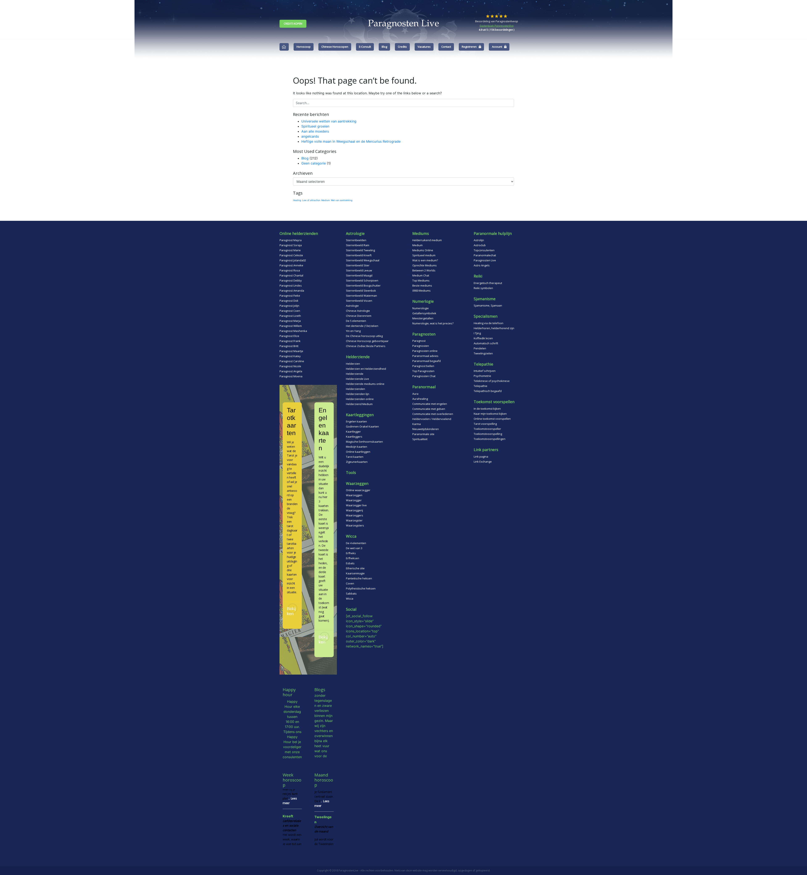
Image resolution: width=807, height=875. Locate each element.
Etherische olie (355, 568)
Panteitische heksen (359, 578)
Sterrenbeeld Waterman (361, 295)
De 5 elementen (356, 321)
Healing (297, 200)
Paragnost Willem (291, 326)
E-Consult (365, 47)
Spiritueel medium (423, 255)
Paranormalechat (485, 255)
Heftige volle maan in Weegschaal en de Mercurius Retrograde (351, 141)
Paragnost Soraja (291, 245)
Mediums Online (422, 250)
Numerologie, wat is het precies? (433, 323)
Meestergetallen (422, 318)
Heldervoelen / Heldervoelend (431, 419)
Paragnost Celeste (291, 255)
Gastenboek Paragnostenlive (497, 25)
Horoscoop (304, 47)
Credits (402, 47)
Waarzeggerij (354, 510)
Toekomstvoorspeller (487, 429)
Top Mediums (421, 280)
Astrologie (352, 306)
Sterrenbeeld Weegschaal (362, 260)
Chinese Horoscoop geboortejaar (367, 341)
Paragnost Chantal (291, 275)
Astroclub (480, 245)
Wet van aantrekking (341, 200)
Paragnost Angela (291, 371)
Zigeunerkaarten (357, 462)
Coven (350, 583)
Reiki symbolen (483, 288)
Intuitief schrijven (485, 371)
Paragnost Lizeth (290, 316)
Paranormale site (423, 434)
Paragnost (419, 341)
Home (284, 47)
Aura (415, 394)
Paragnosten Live (485, 260)
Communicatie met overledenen (432, 414)
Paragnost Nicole (290, 366)
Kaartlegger (353, 431)
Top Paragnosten (423, 371)
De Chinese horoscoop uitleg (364, 336)
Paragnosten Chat (423, 376)
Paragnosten (420, 346)
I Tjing (477, 333)
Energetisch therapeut (488, 283)
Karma (416, 424)
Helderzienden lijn (357, 394)
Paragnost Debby (291, 280)
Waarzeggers (354, 515)
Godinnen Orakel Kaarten (362, 426)
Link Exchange (483, 461)
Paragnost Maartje (291, 351)
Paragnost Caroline (292, 361)
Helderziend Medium (359, 404)
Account (497, 47)
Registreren (469, 47)
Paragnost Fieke (290, 295)
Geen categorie (313, 163)
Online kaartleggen (358, 452)
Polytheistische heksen (361, 588)
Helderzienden (355, 389)
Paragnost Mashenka (293, 331)
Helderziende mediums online (365, 384)
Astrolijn (479, 240)
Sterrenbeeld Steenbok (361, 290)
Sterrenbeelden (356, 240)
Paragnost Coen (290, 311)
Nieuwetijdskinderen (425, 429)
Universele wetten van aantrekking (328, 121)
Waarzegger (354, 500)
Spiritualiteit (419, 439)
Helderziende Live (357, 379)
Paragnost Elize (289, 336)
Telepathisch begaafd (488, 391)
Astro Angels (482, 265)
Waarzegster (354, 520)
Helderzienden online (360, 399)
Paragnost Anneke (291, 265)
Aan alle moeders (315, 131)
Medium (325, 200)
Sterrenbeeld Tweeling (360, 250)
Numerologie (420, 308)
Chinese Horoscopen (334, 47)
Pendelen (480, 348)
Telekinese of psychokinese (492, 381)
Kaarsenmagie (355, 573)
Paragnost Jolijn (289, 306)
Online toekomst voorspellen (492, 419)
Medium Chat (420, 275)
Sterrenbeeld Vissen (359, 301)
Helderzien (353, 364)
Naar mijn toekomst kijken (490, 414)
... (292, 845)
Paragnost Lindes (291, 285)
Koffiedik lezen (483, 338)
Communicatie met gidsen (428, 409)
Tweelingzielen (483, 353)
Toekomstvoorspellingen (489, 439)
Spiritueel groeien (315, 126)
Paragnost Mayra (291, 240)
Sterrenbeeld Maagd (359, 275)
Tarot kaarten (354, 457)
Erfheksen (352, 558)
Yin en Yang (353, 331)
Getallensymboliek (424, 313)
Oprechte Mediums (424, 265)
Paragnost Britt (289, 346)
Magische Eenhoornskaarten (364, 441)
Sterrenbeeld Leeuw (359, 270)
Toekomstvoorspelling (488, 434)
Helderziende (354, 374)
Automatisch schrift (486, 343)
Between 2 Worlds (423, 270)
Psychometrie (482, 376)
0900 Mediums (421, 290)
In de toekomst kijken (487, 409)
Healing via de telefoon (488, 323)
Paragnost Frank (290, 341)
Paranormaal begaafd (426, 361)
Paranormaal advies (425, 356)
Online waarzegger (358, 490)
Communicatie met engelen (429, 404)
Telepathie (480, 386)
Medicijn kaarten (356, 447)
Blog (384, 47)
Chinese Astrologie (358, 311)
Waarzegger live (356, 505)
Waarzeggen (354, 495)
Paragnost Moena (291, 376)
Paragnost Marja (290, 321)
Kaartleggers (354, 436)
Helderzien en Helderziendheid (366, 369)
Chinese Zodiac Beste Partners (365, 346)
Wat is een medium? (425, 260)
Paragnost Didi (289, 301)
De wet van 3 (354, 548)
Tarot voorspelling (485, 424)
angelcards (310, 136)
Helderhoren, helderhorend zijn (494, 328)
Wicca (349, 598)
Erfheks (351, 553)
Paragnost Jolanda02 (293, 260)
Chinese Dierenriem (358, 316)
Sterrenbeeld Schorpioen (362, 280)
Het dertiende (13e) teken (362, 326)
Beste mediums (422, 285)
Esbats (350, 563)
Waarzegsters (355, 525)
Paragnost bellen (423, 366)
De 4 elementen (356, 543)
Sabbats (351, 593)
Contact (446, 47)
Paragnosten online (425, 351)
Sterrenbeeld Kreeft (359, 255)
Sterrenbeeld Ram (357, 245)
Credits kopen (293, 23)
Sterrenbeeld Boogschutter (363, 285)
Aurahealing (420, 399)
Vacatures (424, 47)
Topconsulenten (484, 250)
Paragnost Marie (290, 250)
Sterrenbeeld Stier (357, 265)
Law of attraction (311, 200)
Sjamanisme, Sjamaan (488, 305)
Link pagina (481, 456)
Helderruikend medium (427, 240)
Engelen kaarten (356, 421)
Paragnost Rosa (290, 270)
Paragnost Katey (290, 356)
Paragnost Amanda (292, 290)
